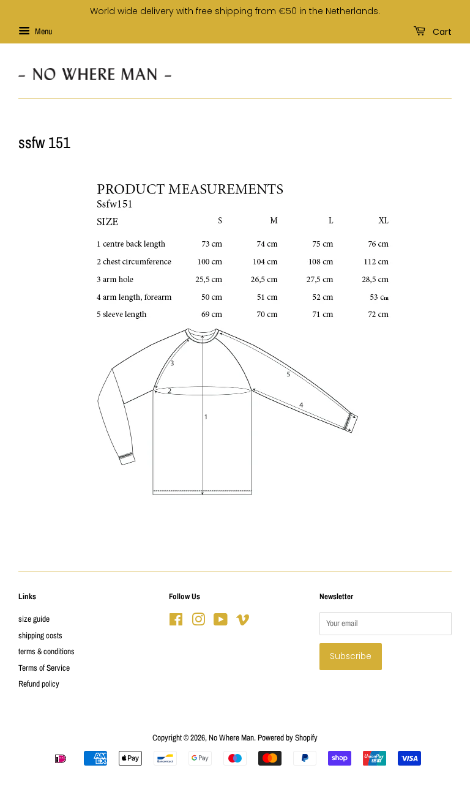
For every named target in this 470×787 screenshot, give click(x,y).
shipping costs (40, 635)
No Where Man (231, 737)
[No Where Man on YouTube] (221, 621)
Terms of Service (44, 667)
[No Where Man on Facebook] (176, 621)
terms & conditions (46, 651)
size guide (34, 618)
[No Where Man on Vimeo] (243, 621)
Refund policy (38, 683)
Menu (42, 31)
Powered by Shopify (288, 737)
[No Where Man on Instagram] (198, 621)
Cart (441, 31)
